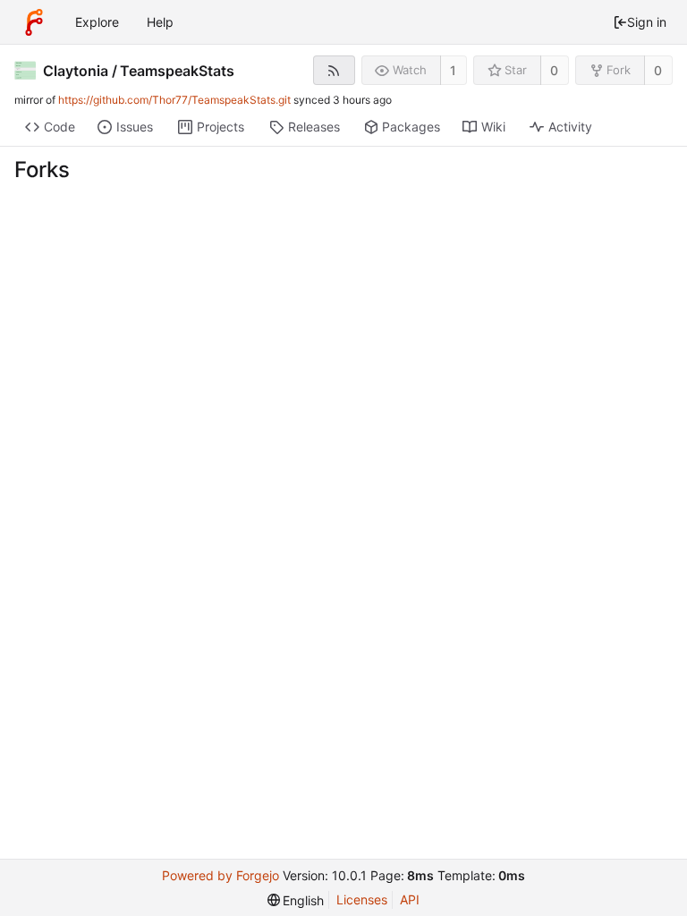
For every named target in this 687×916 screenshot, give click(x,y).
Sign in (646, 22)
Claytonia (75, 71)
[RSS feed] (334, 70)
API (410, 899)
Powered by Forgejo (220, 875)
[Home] (34, 22)
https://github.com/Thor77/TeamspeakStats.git (174, 99)
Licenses (361, 899)
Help (160, 22)
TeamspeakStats (177, 71)
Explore (97, 22)
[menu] (296, 900)
